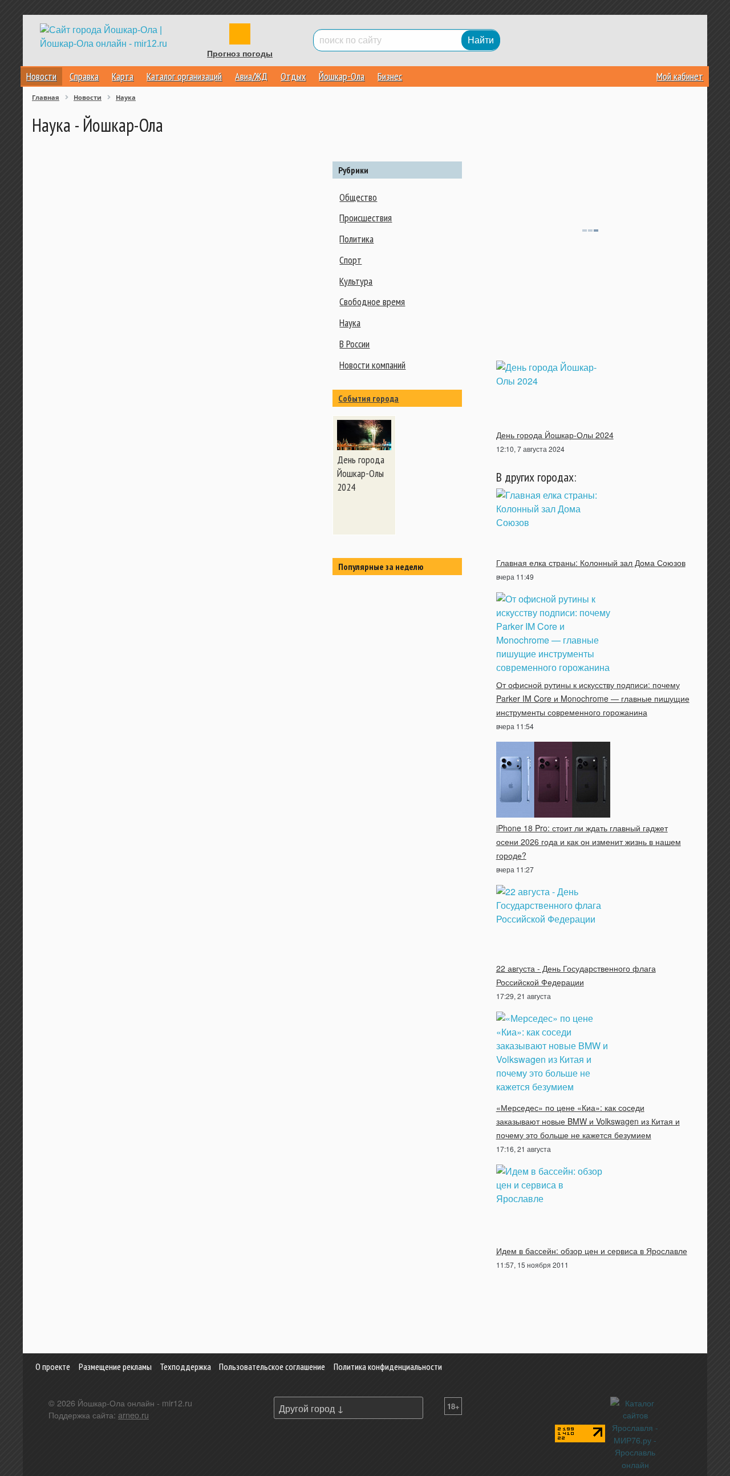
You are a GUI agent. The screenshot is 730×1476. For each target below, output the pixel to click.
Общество (358, 197)
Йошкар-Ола (341, 76)
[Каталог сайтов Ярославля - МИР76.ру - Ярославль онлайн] (635, 1432)
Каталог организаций (184, 76)
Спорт (350, 259)
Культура (355, 281)
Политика (356, 238)
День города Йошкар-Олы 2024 (555, 434)
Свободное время (372, 301)
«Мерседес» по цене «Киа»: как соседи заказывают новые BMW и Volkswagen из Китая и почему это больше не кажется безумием (588, 1121)
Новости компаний (372, 364)
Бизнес (390, 76)
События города (368, 398)
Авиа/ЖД (251, 76)
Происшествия (365, 217)
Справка (84, 76)
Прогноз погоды (240, 53)
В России (354, 343)
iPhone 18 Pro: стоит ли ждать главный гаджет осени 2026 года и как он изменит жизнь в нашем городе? (588, 841)
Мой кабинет (679, 76)
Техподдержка (185, 1366)
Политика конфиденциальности (388, 1366)
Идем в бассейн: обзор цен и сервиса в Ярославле (591, 1250)
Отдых (293, 76)
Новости (41, 76)
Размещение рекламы (115, 1366)
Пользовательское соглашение (272, 1366)
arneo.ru (133, 1415)
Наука (349, 322)
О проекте (52, 1366)
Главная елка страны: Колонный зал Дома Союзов (591, 562)
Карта (122, 76)
